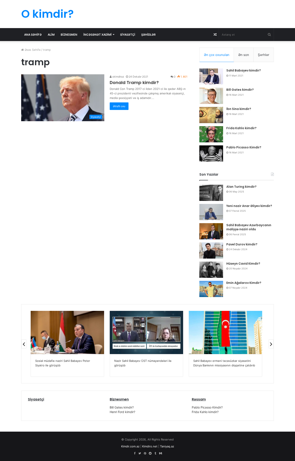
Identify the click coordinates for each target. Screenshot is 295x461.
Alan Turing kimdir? (241, 186)
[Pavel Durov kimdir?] (211, 250)
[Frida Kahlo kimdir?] (211, 134)
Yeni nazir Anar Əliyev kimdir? (249, 206)
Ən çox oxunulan (216, 55)
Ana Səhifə (33, 34)
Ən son (243, 55)
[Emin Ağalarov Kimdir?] (211, 289)
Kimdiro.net (149, 446)
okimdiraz (118, 76)
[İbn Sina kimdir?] (211, 115)
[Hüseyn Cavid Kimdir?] (211, 270)
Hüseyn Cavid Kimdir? (243, 263)
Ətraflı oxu (119, 106)
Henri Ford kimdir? (122, 412)
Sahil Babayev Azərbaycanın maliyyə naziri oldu (248, 227)
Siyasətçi (127, 34)
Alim (51, 34)
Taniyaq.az (167, 446)
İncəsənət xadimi (97, 34)
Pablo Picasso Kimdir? (243, 147)
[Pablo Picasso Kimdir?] (211, 153)
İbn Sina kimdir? (238, 109)
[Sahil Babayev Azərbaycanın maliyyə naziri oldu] (211, 231)
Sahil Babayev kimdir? (243, 70)
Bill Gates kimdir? (240, 89)
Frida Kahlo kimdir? (241, 128)
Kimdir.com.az (130, 446)
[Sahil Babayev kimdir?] (211, 76)
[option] (67, 344)
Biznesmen (69, 34)
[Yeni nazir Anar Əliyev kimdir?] (211, 212)
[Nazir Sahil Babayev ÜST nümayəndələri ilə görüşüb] (146, 332)
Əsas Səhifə (32, 49)
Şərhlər (263, 55)
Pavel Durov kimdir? (241, 244)
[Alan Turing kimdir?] (211, 193)
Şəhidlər (148, 34)
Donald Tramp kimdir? (134, 82)
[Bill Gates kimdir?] (211, 96)
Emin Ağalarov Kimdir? (243, 283)
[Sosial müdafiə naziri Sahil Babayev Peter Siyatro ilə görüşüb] (67, 332)
